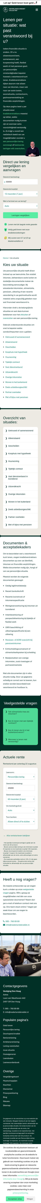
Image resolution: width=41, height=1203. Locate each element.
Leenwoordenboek (11, 1062)
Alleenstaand (11, 342)
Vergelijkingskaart (11, 1076)
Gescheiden (10, 347)
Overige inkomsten (13, 377)
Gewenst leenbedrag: (11, 177)
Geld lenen (8, 1025)
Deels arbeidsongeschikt (16, 387)
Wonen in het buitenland (16, 382)
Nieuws (6, 1101)
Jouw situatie (9, 1050)
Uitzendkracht (11, 372)
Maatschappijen (10, 1080)
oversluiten (8, 318)
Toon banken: (11, 817)
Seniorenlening (9, 1037)
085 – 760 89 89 (12, 1008)
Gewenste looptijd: (10, 189)
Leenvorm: (10, 772)
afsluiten (24, 314)
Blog (5, 1097)
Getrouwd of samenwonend (17, 337)
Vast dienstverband (13, 367)
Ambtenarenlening (11, 1041)
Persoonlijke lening (11, 1029)
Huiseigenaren (9, 1054)
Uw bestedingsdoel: (14, 806)
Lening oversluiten (11, 1046)
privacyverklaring (20, 1192)
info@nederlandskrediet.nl (17, 924)
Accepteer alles (15, 1199)
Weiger (30, 1199)
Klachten (7, 1084)
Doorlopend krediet (11, 1033)
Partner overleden (13, 392)
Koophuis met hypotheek (16, 352)
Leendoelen (8, 1058)
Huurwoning (10, 357)
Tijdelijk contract (12, 362)
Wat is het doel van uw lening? (14, 201)
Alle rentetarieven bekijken (18, 835)
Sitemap (6, 1105)
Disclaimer (8, 1089)
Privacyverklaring (10, 1093)
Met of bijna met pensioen (16, 397)
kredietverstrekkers (11, 113)
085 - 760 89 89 (12, 921)
